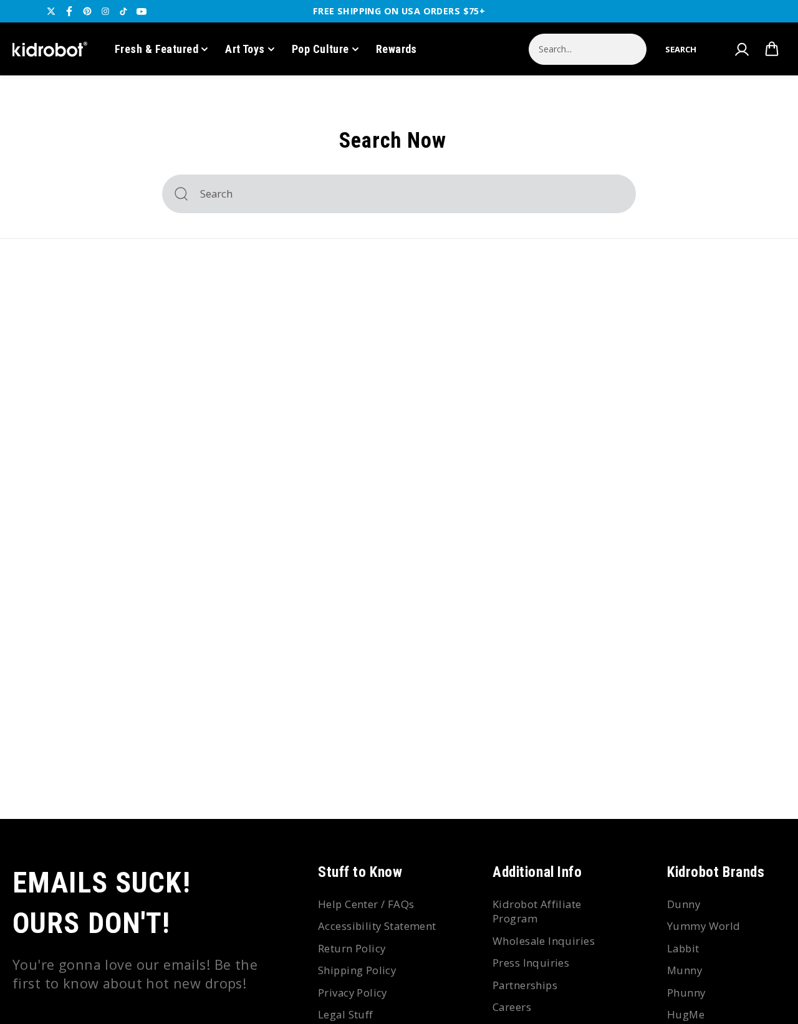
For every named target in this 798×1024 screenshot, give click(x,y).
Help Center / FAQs (366, 904)
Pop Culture (320, 48)
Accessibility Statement (377, 926)
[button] (681, 49)
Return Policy (351, 948)
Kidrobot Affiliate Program (537, 911)
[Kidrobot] (49, 49)
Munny (684, 970)
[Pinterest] (87, 11)
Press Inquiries (531, 962)
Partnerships (525, 985)
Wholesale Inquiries (544, 941)
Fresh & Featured (156, 48)
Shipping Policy (357, 970)
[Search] (181, 194)
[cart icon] (772, 49)
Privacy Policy (352, 992)
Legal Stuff (345, 1014)
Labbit (683, 948)
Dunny (683, 904)
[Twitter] (51, 11)
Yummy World (704, 926)
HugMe (685, 1014)
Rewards (396, 48)
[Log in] (741, 49)
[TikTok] (123, 11)
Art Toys (245, 48)
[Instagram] (105, 11)
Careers (512, 1007)
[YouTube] (141, 11)
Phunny (686, 992)
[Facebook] (69, 11)
